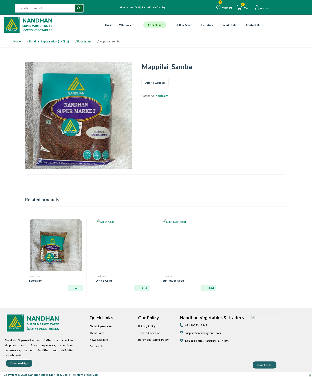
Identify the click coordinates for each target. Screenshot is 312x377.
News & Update (99, 339)
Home (17, 41)
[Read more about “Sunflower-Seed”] (208, 288)
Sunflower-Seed (173, 280)
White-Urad (104, 280)
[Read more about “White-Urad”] (142, 288)
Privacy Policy (146, 326)
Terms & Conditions (149, 333)
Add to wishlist (155, 83)
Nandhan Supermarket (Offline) (49, 41)
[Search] (79, 8)
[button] (19, 363)
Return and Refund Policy (153, 339)
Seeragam (35, 280)
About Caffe (97, 333)
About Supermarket (101, 326)
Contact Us (96, 346)
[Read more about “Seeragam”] (75, 288)
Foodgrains (84, 41)
